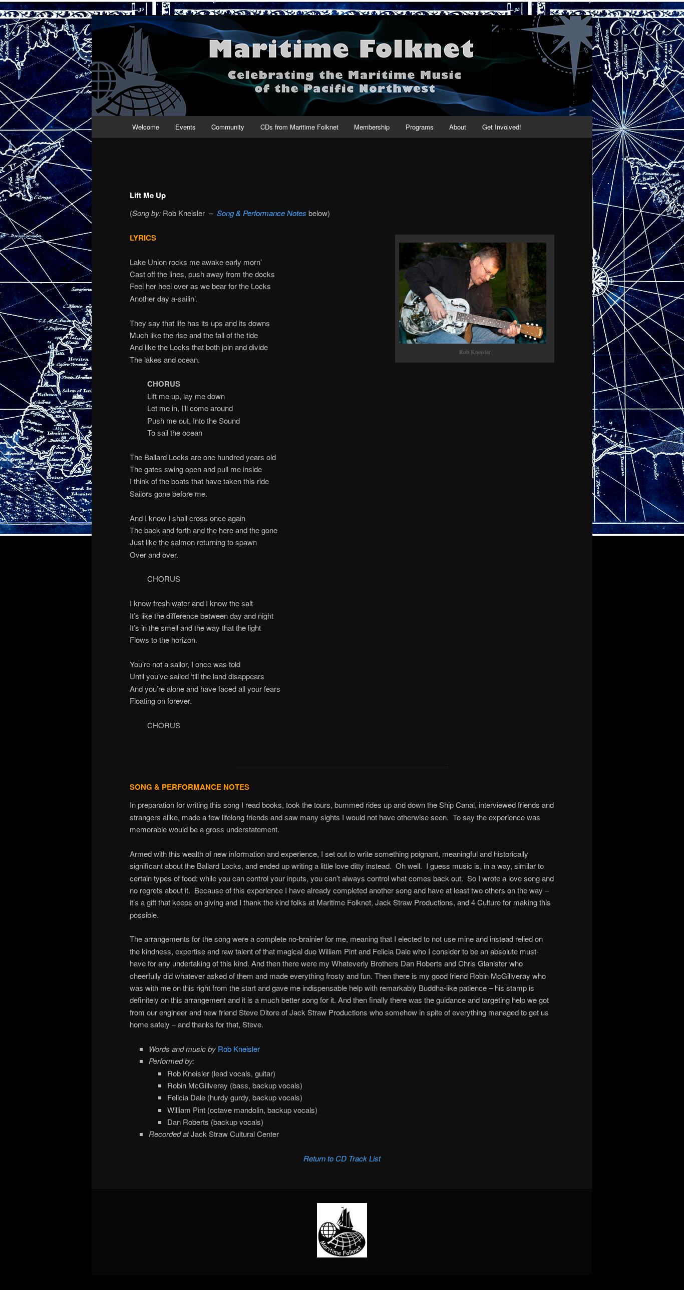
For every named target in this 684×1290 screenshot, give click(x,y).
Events (185, 127)
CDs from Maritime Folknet (299, 127)
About (457, 127)
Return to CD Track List (342, 1158)
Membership (372, 127)
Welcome (145, 127)
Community (227, 127)
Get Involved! (501, 127)
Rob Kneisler (239, 1048)
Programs (420, 127)
